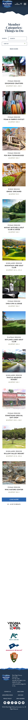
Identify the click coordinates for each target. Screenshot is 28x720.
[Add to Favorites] (5, 57)
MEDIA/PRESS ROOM (7, 695)
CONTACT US (7, 691)
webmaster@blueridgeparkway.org (19, 685)
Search (4, 38)
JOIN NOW (20, 695)
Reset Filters (14, 49)
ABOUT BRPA (20, 691)
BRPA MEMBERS (20, 698)
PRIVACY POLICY (7, 698)
